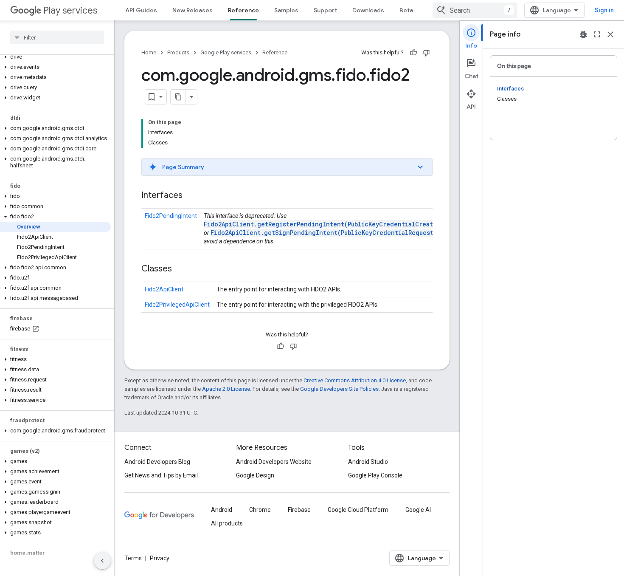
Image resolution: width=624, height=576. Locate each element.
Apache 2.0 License (226, 389)
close (610, 34)
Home (148, 52)
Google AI (418, 509)
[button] (55, 57)
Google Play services (225, 52)
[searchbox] (57, 37)
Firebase (299, 509)
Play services (70, 10)
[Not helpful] (426, 52)
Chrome (260, 509)
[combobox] (475, 10)
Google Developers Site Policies (339, 389)
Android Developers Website (274, 461)
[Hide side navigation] (102, 560)
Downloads (368, 10)
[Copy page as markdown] (178, 97)
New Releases (192, 10)
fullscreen (597, 34)
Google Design (255, 475)
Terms (133, 558)
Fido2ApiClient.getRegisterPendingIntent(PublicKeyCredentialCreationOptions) (338, 224)
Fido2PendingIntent (171, 215)
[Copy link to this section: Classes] (180, 269)
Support (325, 10)
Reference (243, 10)
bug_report (583, 34)
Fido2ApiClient (164, 289)
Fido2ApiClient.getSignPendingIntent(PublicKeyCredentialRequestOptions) (336, 233)
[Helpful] (413, 52)
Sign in (604, 10)
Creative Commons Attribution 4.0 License (355, 380)
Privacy (159, 558)
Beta (406, 10)
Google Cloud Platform (358, 509)
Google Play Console (375, 475)
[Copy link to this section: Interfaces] (191, 196)
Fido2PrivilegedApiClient (177, 304)
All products (227, 523)
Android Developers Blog (157, 461)
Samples (286, 10)
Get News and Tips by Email (161, 475)
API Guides (141, 10)
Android (221, 509)
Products (178, 52)
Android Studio (368, 461)
